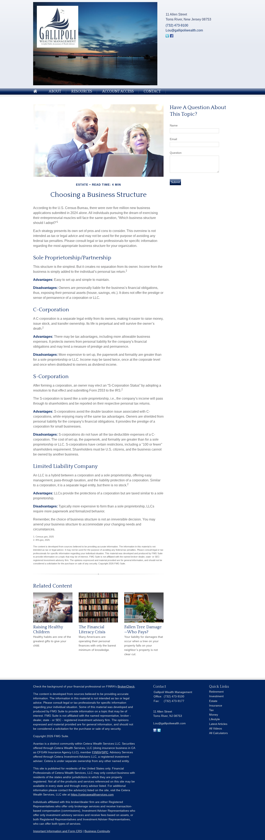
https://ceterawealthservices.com (92, 794)
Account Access (118, 91)
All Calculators (218, 733)
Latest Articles (218, 724)
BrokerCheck (126, 686)
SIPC (105, 752)
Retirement (216, 691)
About (55, 91)
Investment (216, 696)
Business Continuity (97, 831)
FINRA (96, 752)
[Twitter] (159, 731)
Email (173, 139)
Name (174, 125)
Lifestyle (214, 719)
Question (176, 152)
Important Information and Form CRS (57, 831)
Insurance (215, 705)
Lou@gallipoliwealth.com (184, 30)
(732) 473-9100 (177, 25)
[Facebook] (155, 731)
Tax (211, 710)
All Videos (215, 728)
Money (213, 714)
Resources (81, 91)
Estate (213, 701)
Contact (152, 91)
